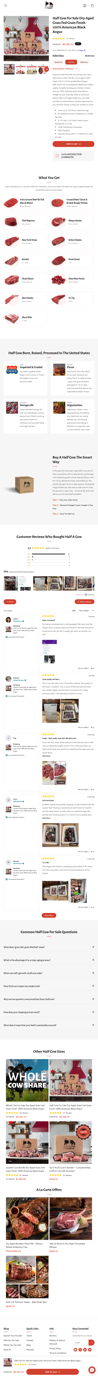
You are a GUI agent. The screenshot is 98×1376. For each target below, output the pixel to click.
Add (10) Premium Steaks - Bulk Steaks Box (26, 1302)
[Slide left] (6, 69)
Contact (30, 1340)
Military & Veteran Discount (57, 1342)
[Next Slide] (92, 583)
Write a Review (87, 602)
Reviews (53, 1335)
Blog (29, 1345)
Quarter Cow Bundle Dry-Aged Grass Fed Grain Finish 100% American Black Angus (25, 689)
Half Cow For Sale (11, 1340)
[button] (5, 5)
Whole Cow (84, 62)
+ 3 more (73, 720)
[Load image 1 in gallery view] (9, 69)
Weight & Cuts (89, 56)
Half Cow (71, 62)
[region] (49, 583)
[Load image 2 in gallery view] (21, 69)
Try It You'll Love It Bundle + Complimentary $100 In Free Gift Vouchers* (70, 1169)
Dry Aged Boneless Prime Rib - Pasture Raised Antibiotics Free (24, 1245)
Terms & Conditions (57, 1353)
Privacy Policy (55, 1348)
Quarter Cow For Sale (13, 1335)
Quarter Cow (58, 62)
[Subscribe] (92, 1343)
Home (29, 1335)
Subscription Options (63, 68)
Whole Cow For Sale (12, 1345)
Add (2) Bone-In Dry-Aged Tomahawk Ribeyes (67, 1245)
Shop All (7, 1349)
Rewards (30, 1349)
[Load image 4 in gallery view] (43, 69)
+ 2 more (73, 844)
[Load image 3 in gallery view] (32, 69)
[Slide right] (46, 69)
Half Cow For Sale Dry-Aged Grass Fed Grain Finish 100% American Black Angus (25, 630)
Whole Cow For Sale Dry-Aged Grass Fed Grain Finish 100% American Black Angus (25, 1107)
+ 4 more (61, 782)
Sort (74, 610)
